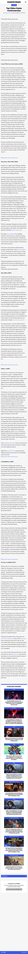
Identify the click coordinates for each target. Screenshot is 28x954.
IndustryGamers (15, 654)
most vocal (23, 638)
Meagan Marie (7, 12)
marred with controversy (7, 638)
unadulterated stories (9, 443)
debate (16, 431)
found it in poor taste (16, 230)
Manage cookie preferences (14, 889)
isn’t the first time (11, 450)
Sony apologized (11, 234)
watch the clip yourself (18, 320)
